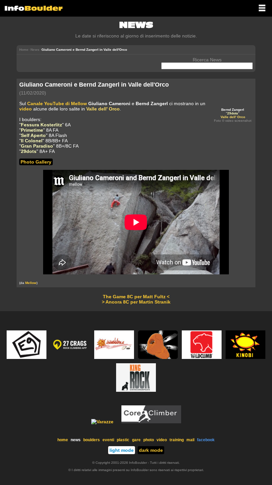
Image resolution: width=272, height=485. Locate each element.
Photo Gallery (36, 162)
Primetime (32, 130)
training (177, 440)
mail (190, 440)
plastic (123, 440)
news (76, 440)
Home (24, 49)
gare (136, 440)
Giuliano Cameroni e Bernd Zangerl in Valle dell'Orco (94, 84)
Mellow (30, 283)
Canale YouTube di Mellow (57, 103)
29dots (232, 113)
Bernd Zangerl (232, 109)
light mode (121, 450)
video (25, 108)
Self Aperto (33, 135)
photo (148, 440)
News (35, 49)
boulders (91, 440)
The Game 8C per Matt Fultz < (136, 296)
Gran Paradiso (37, 146)
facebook (206, 440)
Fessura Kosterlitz (41, 124)
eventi (108, 440)
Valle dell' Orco (233, 117)
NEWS (136, 25)
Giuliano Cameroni (109, 103)
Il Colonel (31, 140)
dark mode (151, 450)
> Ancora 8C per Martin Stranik (136, 302)
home (62, 440)
